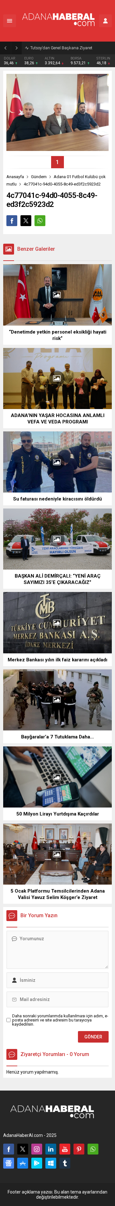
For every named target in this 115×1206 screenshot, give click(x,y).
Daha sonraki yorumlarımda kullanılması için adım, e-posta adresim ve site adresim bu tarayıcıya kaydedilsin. (60, 1020)
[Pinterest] (78, 1149)
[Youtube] (64, 1149)
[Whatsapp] (93, 1149)
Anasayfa (15, 176)
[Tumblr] (64, 1163)
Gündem (39, 176)
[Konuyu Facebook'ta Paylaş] (11, 220)
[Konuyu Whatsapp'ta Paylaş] (39, 220)
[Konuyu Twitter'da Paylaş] (25, 220)
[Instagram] (36, 1149)
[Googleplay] (36, 1163)
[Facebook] (8, 1149)
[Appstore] (22, 1163)
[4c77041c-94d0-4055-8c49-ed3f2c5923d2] (57, 148)
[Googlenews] (8, 1163)
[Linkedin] (50, 1149)
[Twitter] (22, 1149)
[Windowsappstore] (50, 1163)
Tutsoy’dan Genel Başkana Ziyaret (61, 47)
